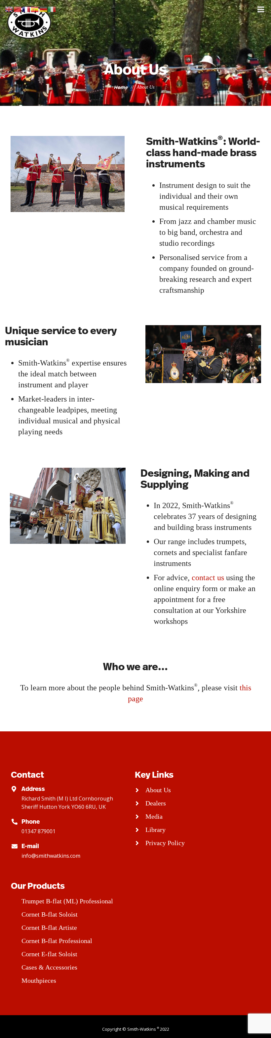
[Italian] (52, 9)
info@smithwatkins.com (50, 855)
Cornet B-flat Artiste (49, 927)
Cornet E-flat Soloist (49, 954)
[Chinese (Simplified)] (18, 9)
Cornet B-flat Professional (56, 940)
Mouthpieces (38, 980)
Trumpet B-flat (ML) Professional (67, 901)
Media (154, 816)
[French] (26, 9)
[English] (9, 9)
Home (121, 87)
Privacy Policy (165, 842)
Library (155, 829)
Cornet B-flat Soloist (49, 914)
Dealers (155, 803)
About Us (158, 790)
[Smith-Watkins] (30, 22)
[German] (43, 9)
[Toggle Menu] (261, 9)
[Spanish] (35, 9)
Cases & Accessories (49, 967)
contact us (209, 577)
